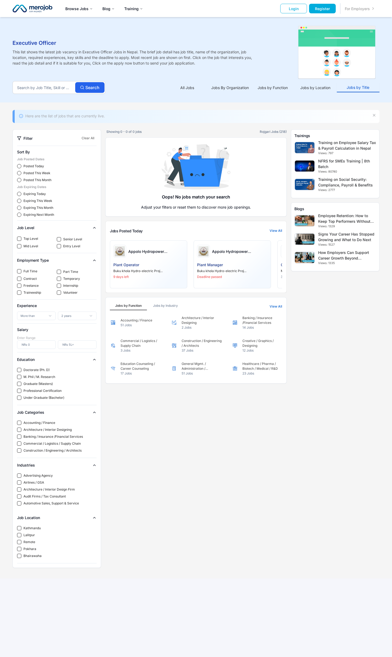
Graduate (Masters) (38, 384)
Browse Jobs (77, 8)
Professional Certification (42, 391)
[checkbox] (19, 239)
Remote (29, 542)
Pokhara (29, 549)
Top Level (30, 239)
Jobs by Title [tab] (358, 87)
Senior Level (72, 239)
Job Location (28, 517)
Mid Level (30, 246)
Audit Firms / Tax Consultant (44, 496)
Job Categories (30, 412)
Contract (30, 279)
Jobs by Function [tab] (273, 87)
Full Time (30, 271)
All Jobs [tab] (187, 87)
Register (322, 8)
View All (276, 231)
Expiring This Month (38, 208)
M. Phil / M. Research (39, 377)
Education (26, 359)
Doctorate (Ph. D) (36, 370)
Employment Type (33, 260)
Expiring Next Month (38, 215)
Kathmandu (32, 528)
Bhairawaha (32, 556)
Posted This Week (36, 173)
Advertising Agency (38, 475)
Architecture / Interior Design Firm (49, 489)
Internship (70, 286)
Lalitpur (29, 535)
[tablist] (272, 87)
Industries (26, 465)
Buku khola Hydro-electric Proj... (138, 271)
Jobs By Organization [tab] (230, 87)
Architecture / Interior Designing (47, 430)
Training (131, 8)
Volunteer (70, 292)
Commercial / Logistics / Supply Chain (52, 443)
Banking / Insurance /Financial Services (53, 437)
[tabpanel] (196, 345)
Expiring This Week (37, 201)
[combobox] (36, 316)
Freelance (31, 286)
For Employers (357, 8)
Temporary (71, 279)
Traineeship (32, 292)
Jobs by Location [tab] (315, 87)
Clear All (88, 138)
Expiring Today (34, 194)
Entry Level (71, 246)
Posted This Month (37, 180)
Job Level (25, 227)
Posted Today (33, 166)
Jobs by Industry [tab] (165, 306)
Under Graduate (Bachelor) (43, 398)
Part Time (70, 272)
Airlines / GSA (33, 482)
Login (294, 8)
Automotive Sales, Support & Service (51, 503)
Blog (106, 8)
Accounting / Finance (39, 423)
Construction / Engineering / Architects (52, 450)
